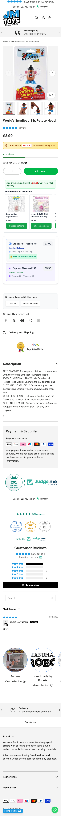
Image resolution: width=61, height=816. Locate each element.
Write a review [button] (30, 585)
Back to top (30, 722)
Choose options (16, 226)
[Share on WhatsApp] (30, 320)
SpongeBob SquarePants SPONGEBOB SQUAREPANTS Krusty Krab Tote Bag (16, 215)
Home (5, 41)
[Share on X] (14, 320)
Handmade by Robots (42, 678)
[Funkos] (15, 660)
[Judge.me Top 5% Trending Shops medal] (45, 526)
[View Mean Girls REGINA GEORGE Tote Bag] (41, 204)
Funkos (15, 676)
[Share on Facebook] (6, 320)
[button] (49, 18)
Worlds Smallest (30, 303)
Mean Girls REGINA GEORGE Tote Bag (39, 215)
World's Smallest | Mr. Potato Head (25, 41)
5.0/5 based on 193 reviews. (39, 1)
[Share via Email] (38, 320)
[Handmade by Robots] (43, 660)
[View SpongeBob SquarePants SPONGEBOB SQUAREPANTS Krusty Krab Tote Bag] (16, 204)
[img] (10, 617)
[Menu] (56, 18)
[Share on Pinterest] (22, 320)
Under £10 (12, 303)
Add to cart (41, 171)
